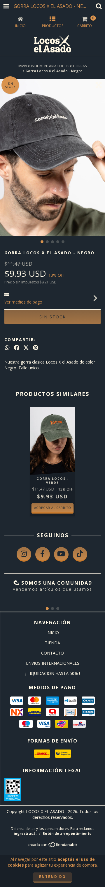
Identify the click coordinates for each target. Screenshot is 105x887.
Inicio (22, 66)
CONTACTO (52, 653)
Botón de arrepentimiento (67, 833)
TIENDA (52, 643)
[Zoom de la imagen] (99, 85)
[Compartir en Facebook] (17, 347)
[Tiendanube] (52, 846)
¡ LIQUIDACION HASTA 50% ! (52, 673)
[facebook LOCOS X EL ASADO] (42, 554)
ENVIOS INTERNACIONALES (52, 663)
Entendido (52, 876)
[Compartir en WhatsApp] (7, 347)
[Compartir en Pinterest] (35, 347)
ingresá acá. (25, 833)
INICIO (52, 632)
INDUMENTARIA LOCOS (50, 66)
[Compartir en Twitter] (26, 347)
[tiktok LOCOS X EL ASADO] (80, 554)
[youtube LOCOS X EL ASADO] (61, 554)
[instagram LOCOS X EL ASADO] (24, 554)
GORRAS (80, 66)
